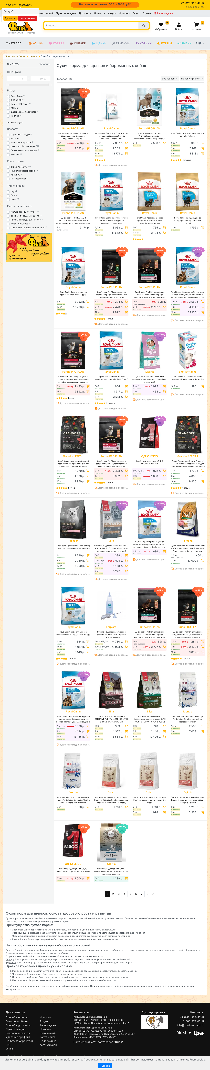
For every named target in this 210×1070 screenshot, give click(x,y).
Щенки (101, 43)
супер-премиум (19, 167)
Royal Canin (16, 96)
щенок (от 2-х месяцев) (23, 146)
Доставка (85, 13)
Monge (14, 108)
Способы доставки (18, 1025)
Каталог (15, 43)
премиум (15, 175)
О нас (136, 13)
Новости (99, 13)
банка (14, 195)
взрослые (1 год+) (20, 134)
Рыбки (186, 43)
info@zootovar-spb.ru (190, 1025)
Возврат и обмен (17, 1021)
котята (14, 138)
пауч (13, 191)
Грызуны (123, 43)
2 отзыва (186, 160)
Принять (105, 1065)
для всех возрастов (21, 142)
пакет (14, 199)
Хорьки (146, 43)
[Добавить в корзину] (88, 143)
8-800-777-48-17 (193, 1021)
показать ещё (14, 122)
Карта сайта (47, 1037)
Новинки (124, 13)
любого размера (19, 223)
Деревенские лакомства (23, 112)
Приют (147, 13)
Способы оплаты (17, 1017)
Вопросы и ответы (18, 1033)
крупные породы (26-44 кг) (25, 219)
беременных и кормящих (24, 150)
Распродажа (164, 13)
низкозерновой (19, 178)
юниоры (15, 154)
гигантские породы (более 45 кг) (28, 227)
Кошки (38, 43)
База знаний (45, 13)
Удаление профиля (18, 1037)
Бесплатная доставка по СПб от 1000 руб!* (105, 4)
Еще (199, 43)
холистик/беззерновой (23, 171)
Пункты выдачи (66, 13)
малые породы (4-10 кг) (23, 212)
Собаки (80, 43)
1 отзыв (109, 318)
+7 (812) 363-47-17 (192, 1017)
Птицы (166, 43)
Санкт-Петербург (19, 4)
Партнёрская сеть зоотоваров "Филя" (98, 1042)
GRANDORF (17, 100)
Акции (112, 13)
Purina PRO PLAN (20, 104)
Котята (58, 43)
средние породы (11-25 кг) (25, 216)
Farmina (15, 116)
